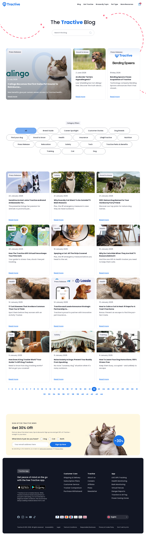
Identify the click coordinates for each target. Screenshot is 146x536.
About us (91, 477)
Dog (95, 151)
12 (50, 389)
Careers (91, 481)
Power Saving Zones (120, 498)
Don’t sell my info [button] (123, 527)
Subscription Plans (72, 481)
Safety (68, 144)
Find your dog (17, 137)
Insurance (83, 137)
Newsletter (92, 491)
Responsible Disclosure (88, 527)
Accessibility (49, 527)
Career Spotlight (71, 130)
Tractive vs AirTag (119, 494)
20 (85, 389)
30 (132, 389)
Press (90, 488)
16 (67, 389)
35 (59, 394)
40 (82, 394)
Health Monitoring (119, 481)
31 (137, 389)
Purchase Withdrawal (73, 491)
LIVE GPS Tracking (119, 477)
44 (101, 394)
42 (92, 394)
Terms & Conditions (70, 527)
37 (68, 394)
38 (73, 394)
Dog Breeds (119, 130)
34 (54, 394)
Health (61, 137)
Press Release (24, 144)
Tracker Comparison (73, 488)
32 (44, 394)
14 (59, 389)
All (26, 130)
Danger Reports (118, 491)
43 (97, 394)
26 (113, 389)
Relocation (46, 144)
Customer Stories (95, 130)
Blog (79, 4)
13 (54, 389)
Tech (90, 144)
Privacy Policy (59, 449)
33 (49, 394)
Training (50, 151)
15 (63, 389)
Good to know (39, 137)
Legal (58, 527)
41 (87, 394)
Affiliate (91, 484)
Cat (72, 151)
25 (108, 389)
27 (118, 389)
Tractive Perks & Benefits (117, 144)
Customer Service (71, 484)
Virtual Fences (118, 488)
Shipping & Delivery (72, 477)
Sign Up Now (60, 444)
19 (80, 389)
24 (103, 389)
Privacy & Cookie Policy (106, 527)
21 (90, 389)
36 (63, 394)
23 (99, 389)
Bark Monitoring (118, 484)
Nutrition (128, 137)
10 (42, 389)
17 (72, 389)
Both (62, 439)
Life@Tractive (106, 137)
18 (76, 389)
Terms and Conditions (45, 449)
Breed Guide (48, 130)
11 (46, 389)
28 (123, 389)
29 (127, 389)
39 (78, 394)
